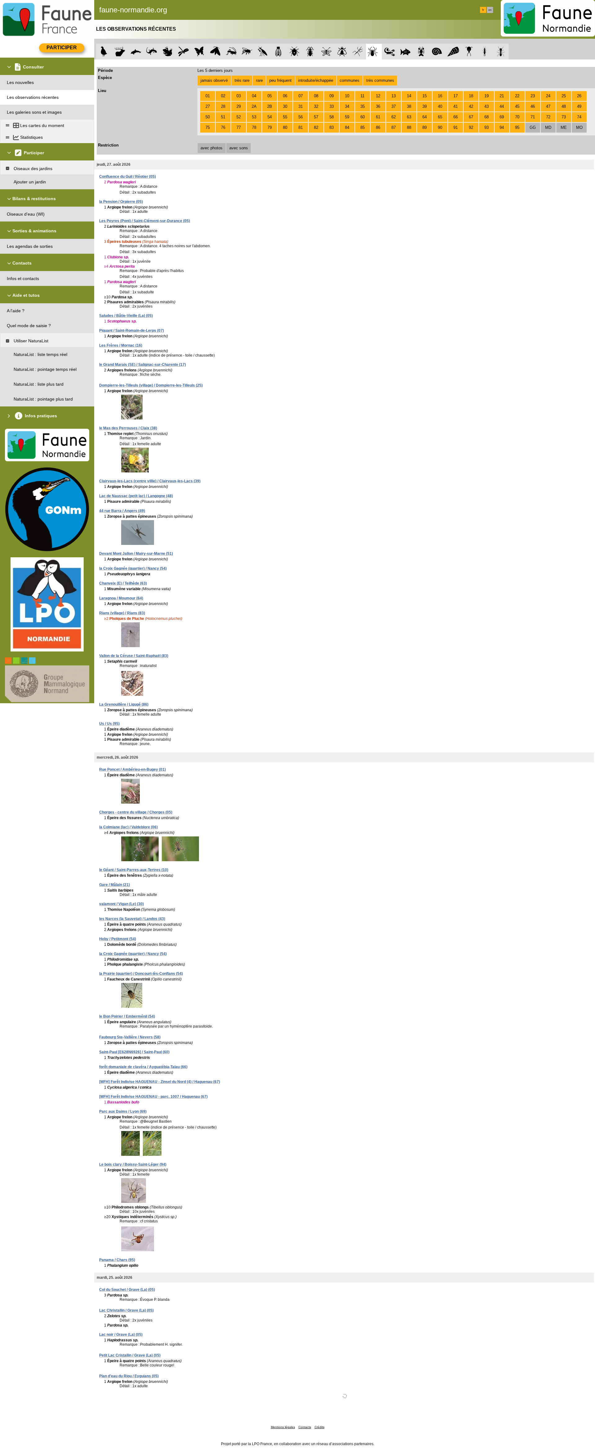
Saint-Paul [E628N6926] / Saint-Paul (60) (134, 1052)
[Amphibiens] (167, 51)
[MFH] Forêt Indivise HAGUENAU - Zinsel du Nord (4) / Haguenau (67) (159, 1082)
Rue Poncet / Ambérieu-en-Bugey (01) (132, 769)
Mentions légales (283, 1427)
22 (517, 96)
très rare (242, 80)
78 (254, 127)
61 (378, 117)
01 (207, 96)
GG (533, 127)
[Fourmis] (501, 51)
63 (409, 117)
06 (285, 96)
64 (424, 117)
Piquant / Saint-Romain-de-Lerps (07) (131, 330)
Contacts (304, 1427)
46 (533, 106)
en (489, 9)
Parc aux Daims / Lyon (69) (123, 1111)
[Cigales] (278, 51)
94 (502, 127)
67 (471, 117)
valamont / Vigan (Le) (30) (121, 904)
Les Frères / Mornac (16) (120, 345)
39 (424, 106)
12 (378, 96)
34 (347, 106)
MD (548, 127)
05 (269, 96)
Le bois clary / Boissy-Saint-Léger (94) (132, 1164)
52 (238, 117)
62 (393, 117)
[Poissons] (405, 51)
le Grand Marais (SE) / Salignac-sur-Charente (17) (142, 364)
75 (207, 127)
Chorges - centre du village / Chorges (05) (135, 812)
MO (579, 127)
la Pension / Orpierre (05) (121, 202)
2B (269, 106)
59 (347, 117)
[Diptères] (342, 51)
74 (579, 117)
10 (347, 96)
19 (486, 96)
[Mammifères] (120, 51)
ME (564, 127)
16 (440, 96)
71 (533, 117)
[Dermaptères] (485, 51)
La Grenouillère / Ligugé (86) (123, 704)
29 (238, 106)
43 (486, 106)
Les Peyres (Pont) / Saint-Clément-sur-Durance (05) (144, 221)
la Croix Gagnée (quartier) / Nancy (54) (133, 568)
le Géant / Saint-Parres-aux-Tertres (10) (133, 870)
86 (378, 127)
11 (362, 96)
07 (300, 96)
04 (254, 96)
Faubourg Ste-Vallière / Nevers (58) (130, 1037)
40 (440, 106)
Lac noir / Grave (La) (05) (121, 1334)
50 (207, 117)
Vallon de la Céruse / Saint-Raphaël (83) (133, 656)
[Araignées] (374, 51)
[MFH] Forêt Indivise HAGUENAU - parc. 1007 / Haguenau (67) (153, 1096)
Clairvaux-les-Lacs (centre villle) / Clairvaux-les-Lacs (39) (150, 481)
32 (316, 106)
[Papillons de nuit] (215, 51)
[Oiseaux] (104, 51)
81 (300, 127)
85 (362, 127)
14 (409, 96)
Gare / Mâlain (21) (114, 885)
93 (486, 127)
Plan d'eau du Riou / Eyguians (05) (129, 1376)
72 (548, 117)
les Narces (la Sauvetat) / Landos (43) (132, 919)
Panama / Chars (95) (117, 1260)
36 (378, 106)
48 (564, 106)
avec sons (238, 148)
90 (440, 127)
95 (517, 127)
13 (393, 96)
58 (331, 117)
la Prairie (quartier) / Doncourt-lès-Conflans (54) (141, 973)
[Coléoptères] (310, 51)
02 (223, 96)
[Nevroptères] (326, 51)
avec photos (212, 148)
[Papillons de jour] (199, 51)
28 (223, 106)
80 (285, 127)
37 (393, 106)
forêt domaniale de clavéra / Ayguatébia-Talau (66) (143, 1067)
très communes (380, 80)
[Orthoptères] (231, 51)
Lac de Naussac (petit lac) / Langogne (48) (136, 496)
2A (254, 106)
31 (300, 106)
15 (424, 96)
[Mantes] (263, 51)
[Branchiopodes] (469, 51)
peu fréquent (280, 80)
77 (238, 127)
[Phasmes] (358, 51)
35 (362, 106)
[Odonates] (183, 51)
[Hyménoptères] (247, 51)
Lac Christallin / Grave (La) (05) (126, 1310)
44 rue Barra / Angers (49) (122, 511)
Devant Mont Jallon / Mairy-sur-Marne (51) (136, 553)
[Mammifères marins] (136, 51)
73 (564, 117)
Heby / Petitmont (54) (117, 939)
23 (533, 96)
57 (316, 117)
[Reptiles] (152, 51)
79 (269, 127)
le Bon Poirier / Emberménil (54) (127, 1016)
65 (440, 117)
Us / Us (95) (109, 723)
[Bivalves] (453, 51)
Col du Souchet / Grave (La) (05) (127, 1289)
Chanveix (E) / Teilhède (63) (123, 583)
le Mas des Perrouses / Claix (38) (128, 428)
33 (331, 106)
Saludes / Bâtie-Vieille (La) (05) (126, 316)
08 (316, 96)
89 (424, 127)
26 (579, 96)
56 (300, 117)
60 (362, 117)
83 (331, 127)
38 (409, 106)
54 (269, 117)
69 (502, 117)
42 (471, 106)
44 (502, 106)
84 (347, 127)
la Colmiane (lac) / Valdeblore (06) (128, 827)
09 (331, 96)
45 (517, 106)
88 (409, 127)
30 (285, 106)
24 (548, 96)
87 (393, 127)
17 (455, 96)
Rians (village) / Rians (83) (122, 613)
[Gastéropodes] (437, 51)
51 (223, 117)
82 (316, 127)
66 (455, 117)
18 (471, 96)
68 (486, 117)
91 (455, 127)
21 (502, 96)
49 (579, 106)
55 (285, 117)
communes (349, 80)
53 (254, 117)
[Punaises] (294, 51)
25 (564, 96)
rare (259, 80)
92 (471, 127)
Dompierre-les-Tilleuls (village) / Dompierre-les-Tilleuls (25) (151, 385)
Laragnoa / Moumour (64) (121, 598)
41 (455, 106)
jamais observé (214, 80)
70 (517, 117)
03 (238, 96)
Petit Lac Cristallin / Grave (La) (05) (130, 1355)
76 (223, 127)
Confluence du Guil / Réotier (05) (127, 176)
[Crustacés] (421, 51)
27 (207, 106)
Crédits (319, 1427)
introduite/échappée (315, 80)
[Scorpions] (390, 51)
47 (548, 106)
